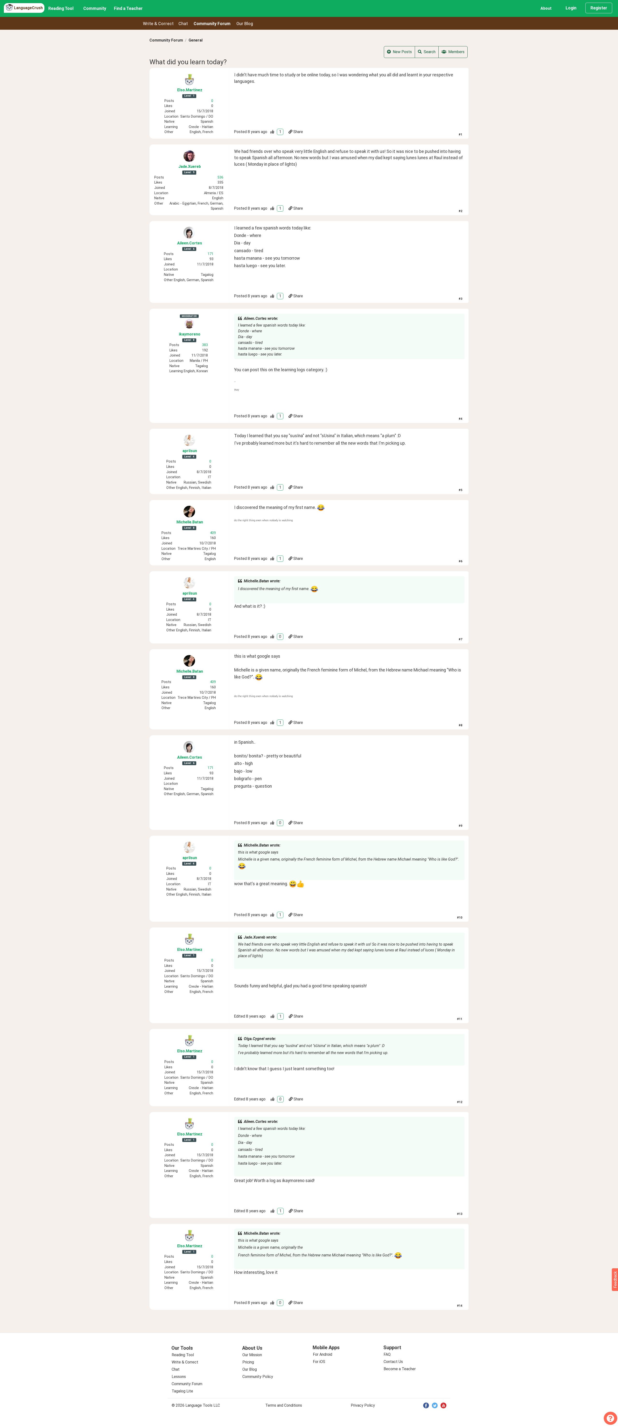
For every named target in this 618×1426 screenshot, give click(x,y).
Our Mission (252, 1355)
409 (213, 533)
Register (598, 8)
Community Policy (257, 1376)
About (546, 8)
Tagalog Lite (182, 1391)
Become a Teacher (400, 1369)
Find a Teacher (128, 8)
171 (210, 254)
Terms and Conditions (283, 1405)
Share (298, 131)
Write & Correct (158, 23)
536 (220, 177)
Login (571, 8)
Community (94, 8)
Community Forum (166, 40)
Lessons (179, 1376)
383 (205, 345)
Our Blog (249, 1369)
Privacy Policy (363, 1405)
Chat (183, 23)
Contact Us (393, 1361)
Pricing (248, 1362)
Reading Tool (61, 8)
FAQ (387, 1354)
